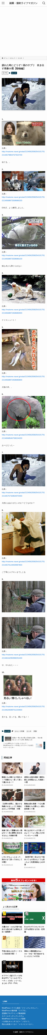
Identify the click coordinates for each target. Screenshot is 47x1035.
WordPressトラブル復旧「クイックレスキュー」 (20, 1008)
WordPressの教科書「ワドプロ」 (14, 1011)
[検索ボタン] (44, 3)
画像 (35, 731)
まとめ (14, 73)
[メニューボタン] (3, 3)
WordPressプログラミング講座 (13, 1019)
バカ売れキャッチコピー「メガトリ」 (16, 1021)
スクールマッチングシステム (13, 1016)
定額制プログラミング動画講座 (14, 1013)
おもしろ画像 (19, 731)
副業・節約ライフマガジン (23, 3)
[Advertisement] (23, 31)
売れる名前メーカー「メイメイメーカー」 (18, 1024)
